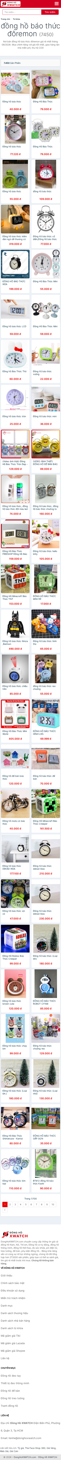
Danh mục (7, 1305)
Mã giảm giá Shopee (13, 1350)
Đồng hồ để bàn (10, 1390)
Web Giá (4, 1451)
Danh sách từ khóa (12, 1328)
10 (53, 1204)
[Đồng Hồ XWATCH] (16, 1234)
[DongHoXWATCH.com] (14, 4)
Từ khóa (16, 19)
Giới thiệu (6, 1275)
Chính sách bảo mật (12, 1283)
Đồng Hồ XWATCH (47, 1457)
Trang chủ (5, 19)
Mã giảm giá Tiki (10, 1335)
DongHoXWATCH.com (25, 1457)
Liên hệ (5, 1358)
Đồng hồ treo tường (12, 1398)
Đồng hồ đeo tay (11, 1375)
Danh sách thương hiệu (14, 1313)
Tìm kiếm (50, 12)
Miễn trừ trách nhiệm (13, 1298)
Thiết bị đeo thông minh (15, 1383)
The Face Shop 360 (35, 1448)
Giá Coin (14, 1451)
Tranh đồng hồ (9, 1405)
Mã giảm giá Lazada (13, 1343)
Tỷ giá (21, 1448)
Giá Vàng (51, 1448)
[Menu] (57, 3)
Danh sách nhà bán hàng (15, 1320)
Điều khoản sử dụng (12, 1290)
